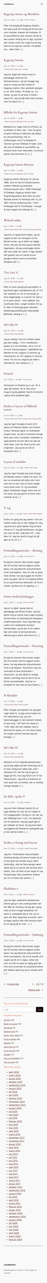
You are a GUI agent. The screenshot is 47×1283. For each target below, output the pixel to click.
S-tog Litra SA (29, 556)
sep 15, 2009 (9, 118)
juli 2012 (13, 1157)
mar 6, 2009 (9, 940)
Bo (22, 20)
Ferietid (8, 373)
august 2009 (15, 1220)
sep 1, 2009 (8, 226)
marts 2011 (14, 1180)
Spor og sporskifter (35, 229)
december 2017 (17, 1137)
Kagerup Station (13, 60)
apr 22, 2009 (9, 556)
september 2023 (17, 1105)
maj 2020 (13, 1115)
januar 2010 (15, 1210)
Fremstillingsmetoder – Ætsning (23, 550)
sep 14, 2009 (9, 170)
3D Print (7, 1020)
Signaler (7, 1054)
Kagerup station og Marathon (21, 14)
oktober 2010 (15, 1187)
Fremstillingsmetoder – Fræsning (23, 646)
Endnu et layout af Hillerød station (20, 408)
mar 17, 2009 (9, 701)
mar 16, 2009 (9, 753)
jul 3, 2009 (8, 379)
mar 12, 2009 (9, 802)
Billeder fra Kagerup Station (20, 112)
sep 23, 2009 (9, 20)
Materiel (20, 282)
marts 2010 (14, 1203)
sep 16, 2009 (9, 66)
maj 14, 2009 (9, 468)
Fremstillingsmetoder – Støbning (23, 935)
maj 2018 (13, 1128)
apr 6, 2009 (9, 602)
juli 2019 (13, 1118)
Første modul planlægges (19, 596)
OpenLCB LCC (10, 1047)
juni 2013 (13, 1154)
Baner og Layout (10, 121)
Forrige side (11, 984)
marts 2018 (14, 1134)
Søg (39, 1009)
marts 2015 (14, 1151)
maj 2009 (13, 1229)
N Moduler (10, 695)
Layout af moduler (15, 462)
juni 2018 (13, 1124)
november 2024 (17, 1101)
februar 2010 (15, 1207)
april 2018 (14, 1131)
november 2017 (16, 1141)
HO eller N (11, 325)
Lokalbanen (9, 4)
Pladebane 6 (11, 889)
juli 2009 (13, 1223)
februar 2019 (15, 1121)
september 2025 (17, 1085)
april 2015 (14, 1147)
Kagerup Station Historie (19, 164)
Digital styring (9, 1031)
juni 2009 (13, 1226)
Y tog (7, 508)
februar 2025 (15, 1098)
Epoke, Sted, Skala (11, 69)
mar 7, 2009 (9, 894)
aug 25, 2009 (9, 278)
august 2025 (15, 1088)
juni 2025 (13, 1095)
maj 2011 (13, 1174)
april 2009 (14, 1233)
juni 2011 (13, 1170)
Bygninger (20, 121)
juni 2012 (13, 1160)
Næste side (35, 990)
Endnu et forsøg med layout (20, 842)
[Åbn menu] (41, 4)
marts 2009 (15, 1236)
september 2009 (17, 1216)
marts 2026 (15, 1075)
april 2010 (14, 1200)
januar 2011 (14, 1184)
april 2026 (14, 1072)
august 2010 (15, 1193)
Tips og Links (27, 379)
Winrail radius (12, 220)
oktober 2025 (15, 1082)
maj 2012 (13, 1164)
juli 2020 (13, 1111)
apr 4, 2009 (9, 652)
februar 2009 (15, 1239)
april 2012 (14, 1167)
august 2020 (15, 1108)
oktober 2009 (16, 1213)
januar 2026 (15, 1078)
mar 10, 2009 (9, 848)
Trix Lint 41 (11, 272)
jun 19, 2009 (9, 415)
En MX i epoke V (14, 796)
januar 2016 (15, 1144)
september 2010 (17, 1190)
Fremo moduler (30, 20)
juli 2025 (13, 1092)
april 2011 (13, 1177)
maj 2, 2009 (9, 514)
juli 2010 (13, 1197)
